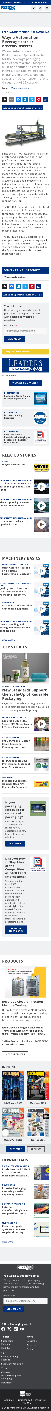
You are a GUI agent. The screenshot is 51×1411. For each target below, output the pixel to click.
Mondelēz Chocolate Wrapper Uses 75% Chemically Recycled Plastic (14, 784)
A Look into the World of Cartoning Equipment (17, 607)
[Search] (40, 8)
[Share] (18, 99)
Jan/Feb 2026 (38, 1140)
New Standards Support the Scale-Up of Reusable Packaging (25, 694)
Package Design (10, 737)
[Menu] (47, 8)
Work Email (10, 325)
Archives (36, 1149)
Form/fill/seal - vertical (15, 564)
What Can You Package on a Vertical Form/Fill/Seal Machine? (16, 570)
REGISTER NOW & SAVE (16, 929)
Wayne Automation (20, 88)
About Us (9, 1399)
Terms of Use (40, 1399)
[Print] (4, 99)
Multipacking (9, 1223)
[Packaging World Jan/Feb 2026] (38, 1122)
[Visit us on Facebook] (3, 1328)
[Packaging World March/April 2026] (13, 1122)
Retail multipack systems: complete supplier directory (13, 1229)
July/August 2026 (13, 1103)
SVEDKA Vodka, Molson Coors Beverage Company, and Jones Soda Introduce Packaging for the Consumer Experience (16, 744)
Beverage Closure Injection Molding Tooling (22, 1003)
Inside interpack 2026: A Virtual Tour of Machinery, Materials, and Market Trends (16, 1172)
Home (5, 461)
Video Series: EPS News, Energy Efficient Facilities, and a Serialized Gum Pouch (17, 724)
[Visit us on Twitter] (9, 1328)
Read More (15, 843)
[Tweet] (32, 99)
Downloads (8, 1185)
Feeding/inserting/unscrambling (25, 32)
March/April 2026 (13, 1140)
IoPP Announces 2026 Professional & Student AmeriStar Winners (16, 764)
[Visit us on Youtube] (22, 1328)
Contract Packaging (13, 1204)
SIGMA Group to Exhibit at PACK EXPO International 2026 (25, 1043)
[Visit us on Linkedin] (16, 1328)
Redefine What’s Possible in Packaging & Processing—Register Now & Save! (17, 438)
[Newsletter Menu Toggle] (33, 8)
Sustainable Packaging (14, 717)
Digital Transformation (15, 1166)
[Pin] (38, 99)
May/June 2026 (38, 1103)
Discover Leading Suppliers (13, 416)
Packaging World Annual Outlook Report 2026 (17, 397)
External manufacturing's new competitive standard (15, 1210)
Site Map (27, 1403)
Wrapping (7, 777)
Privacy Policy (23, 1399)
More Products (15, 1054)
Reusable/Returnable (13, 686)
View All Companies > (25, 382)
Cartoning (8, 602)
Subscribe (16, 1149)
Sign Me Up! (15, 338)
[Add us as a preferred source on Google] (45, 99)
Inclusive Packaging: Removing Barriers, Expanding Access (14, 1191)
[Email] (11, 99)
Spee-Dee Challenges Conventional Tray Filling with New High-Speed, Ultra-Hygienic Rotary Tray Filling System (23, 1031)
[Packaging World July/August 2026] (13, 1085)
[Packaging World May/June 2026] (38, 1085)
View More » (8, 640)
